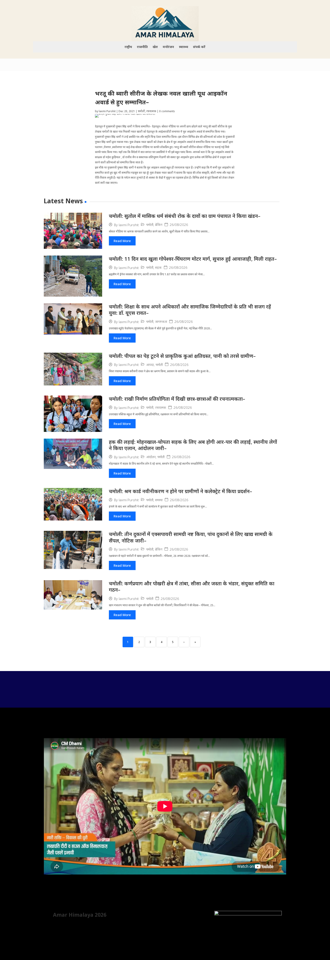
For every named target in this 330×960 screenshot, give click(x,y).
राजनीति (142, 47)
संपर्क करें (199, 47)
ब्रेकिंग (158, 224)
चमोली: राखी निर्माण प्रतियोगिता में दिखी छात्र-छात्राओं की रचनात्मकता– (177, 398)
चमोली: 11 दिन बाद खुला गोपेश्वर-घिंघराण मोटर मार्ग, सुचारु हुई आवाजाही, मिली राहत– (193, 258)
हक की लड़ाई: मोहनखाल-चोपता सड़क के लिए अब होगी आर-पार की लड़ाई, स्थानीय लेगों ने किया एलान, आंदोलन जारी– (193, 445)
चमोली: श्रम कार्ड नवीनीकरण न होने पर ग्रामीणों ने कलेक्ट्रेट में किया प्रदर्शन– (180, 491)
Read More (122, 240)
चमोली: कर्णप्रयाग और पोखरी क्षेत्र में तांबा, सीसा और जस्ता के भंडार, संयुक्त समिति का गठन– (191, 586)
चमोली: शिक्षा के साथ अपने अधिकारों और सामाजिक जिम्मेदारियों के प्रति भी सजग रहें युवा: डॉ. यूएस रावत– (190, 309)
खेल (155, 47)
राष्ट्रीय (128, 47)
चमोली (141, 111)
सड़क (158, 267)
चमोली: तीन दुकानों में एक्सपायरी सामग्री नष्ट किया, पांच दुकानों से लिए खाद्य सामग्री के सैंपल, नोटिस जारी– (191, 537)
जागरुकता (161, 321)
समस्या (159, 500)
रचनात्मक (151, 111)
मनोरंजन (168, 47)
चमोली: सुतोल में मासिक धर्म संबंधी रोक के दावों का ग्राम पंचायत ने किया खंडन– (184, 215)
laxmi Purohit (107, 111)
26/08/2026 (179, 224)
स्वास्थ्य (183, 47)
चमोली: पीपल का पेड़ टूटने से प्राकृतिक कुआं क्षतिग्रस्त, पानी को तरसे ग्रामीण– (182, 355)
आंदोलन (151, 457)
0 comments (167, 111)
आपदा (150, 364)
